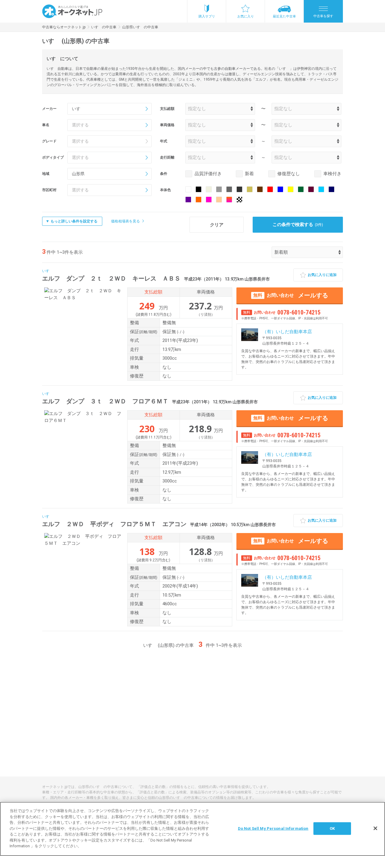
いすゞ (47, 271)
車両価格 (167, 125)
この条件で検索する (298, 224)
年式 (163, 141)
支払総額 (167, 109)
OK (332, 828)
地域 (45, 174)
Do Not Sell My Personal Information (273, 828)
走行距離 (167, 157)
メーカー (49, 109)
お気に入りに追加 (322, 275)
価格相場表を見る (125, 221)
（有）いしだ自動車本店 (287, 331)
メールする (290, 295)
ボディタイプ (53, 157)
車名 (45, 125)
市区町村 (49, 190)
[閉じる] (375, 828)
